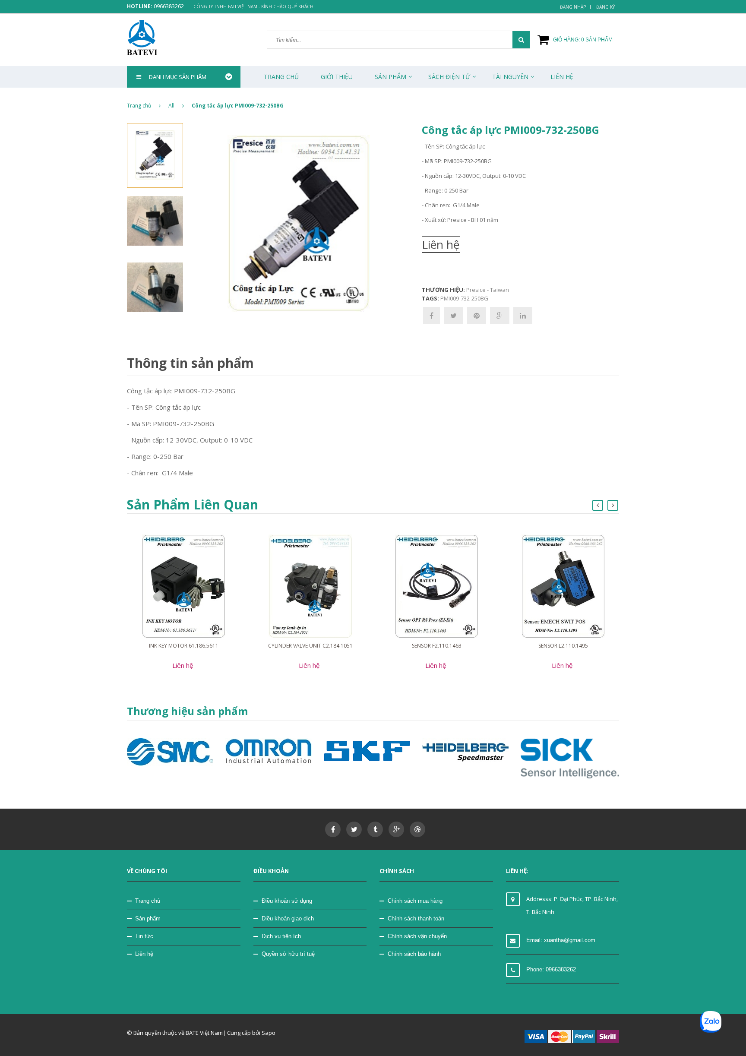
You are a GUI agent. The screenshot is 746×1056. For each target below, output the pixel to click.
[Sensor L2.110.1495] (563, 586)
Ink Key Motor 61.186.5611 (183, 645)
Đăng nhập (573, 7)
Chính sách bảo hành (414, 954)
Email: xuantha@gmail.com (560, 940)
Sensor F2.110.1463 (437, 645)
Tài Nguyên (510, 77)
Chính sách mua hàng (415, 901)
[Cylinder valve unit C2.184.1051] (310, 586)
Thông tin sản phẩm (190, 362)
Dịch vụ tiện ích (281, 936)
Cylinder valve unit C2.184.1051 (310, 645)
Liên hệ (144, 954)
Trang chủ (147, 901)
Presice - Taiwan (487, 290)
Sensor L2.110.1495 (563, 645)
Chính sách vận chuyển (417, 936)
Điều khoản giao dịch (288, 918)
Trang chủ (281, 77)
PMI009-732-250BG (464, 298)
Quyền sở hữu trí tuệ (288, 954)
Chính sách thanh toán (416, 918)
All (171, 105)
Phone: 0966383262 (551, 969)
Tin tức (144, 936)
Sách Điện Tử (449, 77)
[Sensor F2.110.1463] (436, 586)
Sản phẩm (390, 77)
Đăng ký (605, 7)
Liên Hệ (561, 77)
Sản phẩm (148, 918)
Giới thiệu (337, 77)
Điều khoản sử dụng (287, 901)
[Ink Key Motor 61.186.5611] (183, 586)
